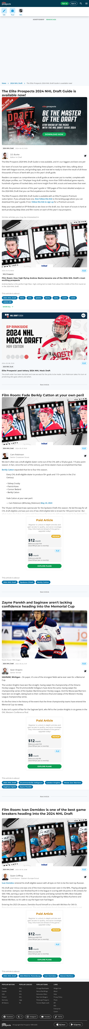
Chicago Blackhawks (42, 988)
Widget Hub (57, 988)
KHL (20, 991)
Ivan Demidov (8, 883)
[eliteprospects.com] (6, 3)
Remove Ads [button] (51, 19)
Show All (7, 307)
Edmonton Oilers (41, 994)
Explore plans (45, 566)
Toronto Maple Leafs (42, 1003)
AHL (20, 997)
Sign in (73, 3)
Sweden (4, 988)
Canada (4, 991)
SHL (20, 994)
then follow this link (43, 199)
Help (55, 994)
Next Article (44, 385)
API (55, 1003)
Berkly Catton (8, 469)
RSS (55, 1006)
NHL (20, 988)
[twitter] (85, 156)
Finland (4, 997)
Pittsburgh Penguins (42, 1000)
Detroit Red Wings (42, 991)
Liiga (20, 1000)
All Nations (5, 1003)
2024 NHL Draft (16, 83)
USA (3, 994)
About (55, 991)
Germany (5, 1000)
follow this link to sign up (43, 202)
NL (20, 1003)
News (4, 83)
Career (56, 1012)
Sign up (64, 3)
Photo (55, 1000)
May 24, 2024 (46, 503)
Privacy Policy (58, 997)
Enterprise (57, 1009)
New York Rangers (42, 997)
